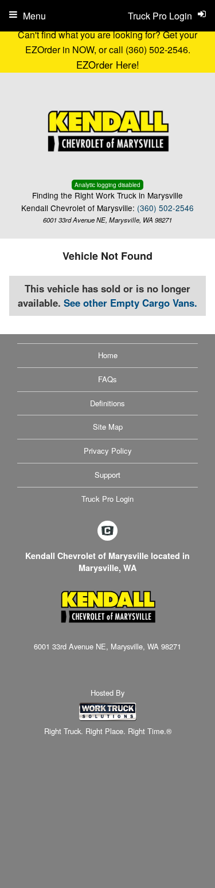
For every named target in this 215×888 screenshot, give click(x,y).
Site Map (108, 426)
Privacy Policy (108, 450)
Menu (34, 15)
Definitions (107, 403)
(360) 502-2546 (165, 207)
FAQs (107, 379)
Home (108, 355)
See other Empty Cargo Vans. (130, 303)
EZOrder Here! (107, 65)
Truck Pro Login (107, 498)
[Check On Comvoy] (107, 531)
